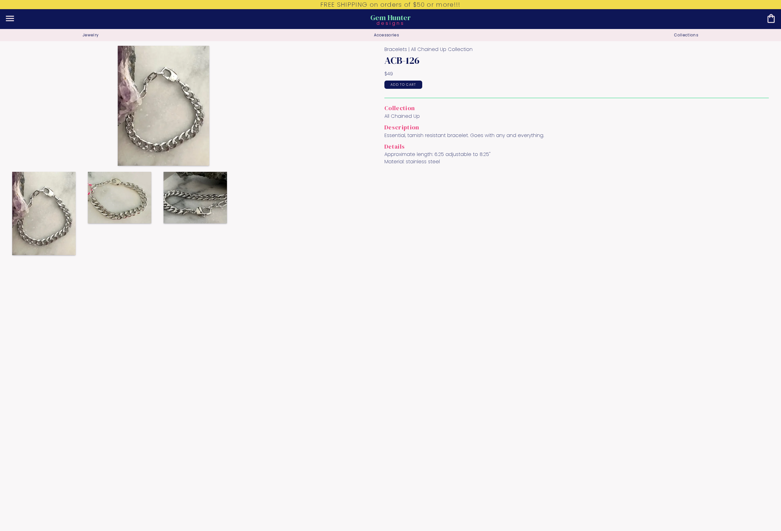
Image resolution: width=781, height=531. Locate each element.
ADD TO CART (403, 84)
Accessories (386, 35)
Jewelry (91, 35)
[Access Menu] (10, 18)
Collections (686, 35)
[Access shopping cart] (771, 18)
